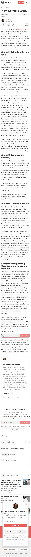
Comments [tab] (5, 454)
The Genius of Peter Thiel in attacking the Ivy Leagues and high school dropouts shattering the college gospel (11, 482)
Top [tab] (3, 475)
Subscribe (21, 2)
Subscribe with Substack (17, 532)
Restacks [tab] (12, 454)
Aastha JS (8, 19)
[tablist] (8, 454)
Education (5, 7)
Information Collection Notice (18, 428)
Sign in (27, 2)
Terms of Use (23, 426)
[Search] (28, 475)
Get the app (23, 549)
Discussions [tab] (14, 475)
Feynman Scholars (20, 340)
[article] (15, 486)
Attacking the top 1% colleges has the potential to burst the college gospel (11, 487)
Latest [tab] (8, 475)
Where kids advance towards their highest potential (9, 499)
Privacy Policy (21, 539)
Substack (7, 553)
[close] (26, 504)
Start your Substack (11, 549)
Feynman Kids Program (9, 496)
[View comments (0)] (9, 25)
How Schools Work (20, 29)
